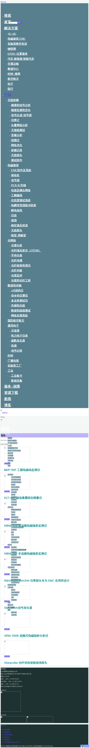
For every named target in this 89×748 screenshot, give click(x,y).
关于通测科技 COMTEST (12, 742)
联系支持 (7, 737)
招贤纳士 (7, 739)
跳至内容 (3, 2)
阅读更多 (7, 463)
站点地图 (7, 729)
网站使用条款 (8, 734)
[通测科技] (4, 413)
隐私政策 (7, 732)
